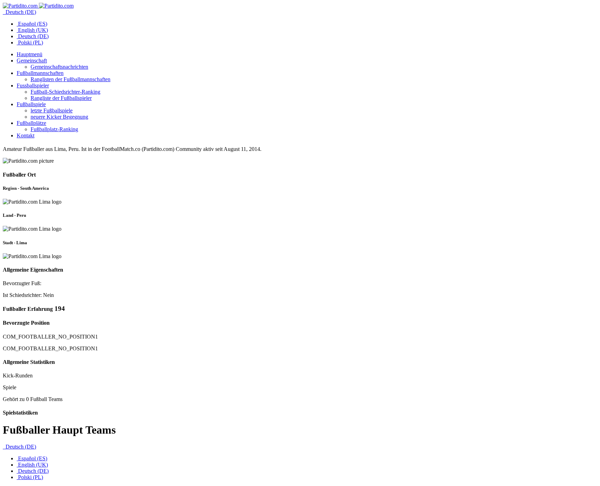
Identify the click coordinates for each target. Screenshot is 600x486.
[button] (32, 60)
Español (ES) (32, 24)
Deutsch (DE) (20, 12)
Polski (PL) (30, 42)
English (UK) (32, 30)
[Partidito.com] (38, 6)
